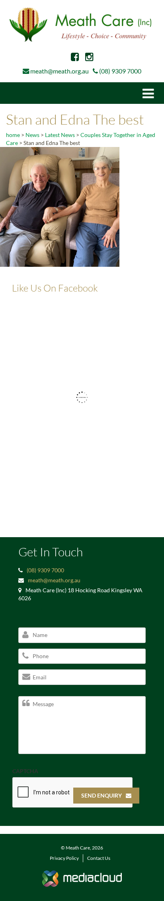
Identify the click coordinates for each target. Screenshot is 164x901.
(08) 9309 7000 (120, 71)
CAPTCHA (25, 771)
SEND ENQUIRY (101, 795)
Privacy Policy (64, 858)
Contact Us (98, 858)
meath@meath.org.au (59, 71)
